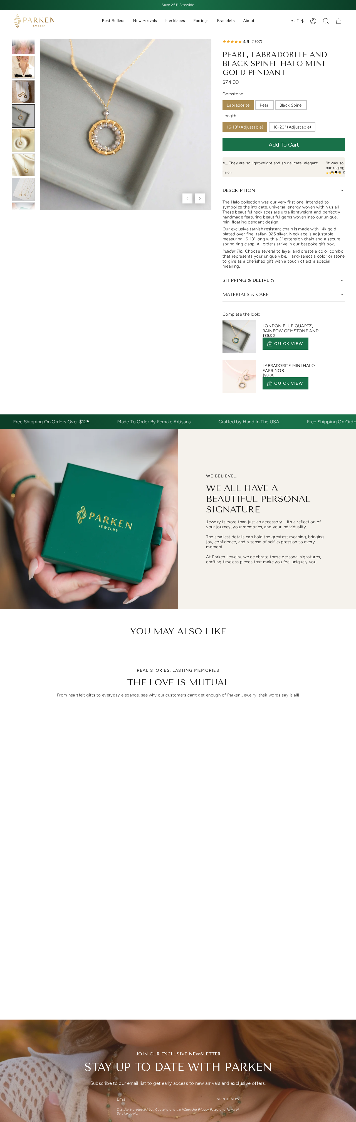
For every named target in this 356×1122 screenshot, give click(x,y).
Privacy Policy (208, 1110)
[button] (175, 21)
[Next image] (200, 198)
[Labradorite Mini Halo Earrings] (239, 376)
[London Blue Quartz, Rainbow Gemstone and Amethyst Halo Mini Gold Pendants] (239, 336)
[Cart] (338, 21)
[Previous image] (187, 198)
